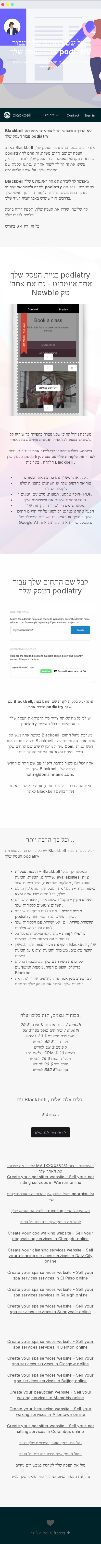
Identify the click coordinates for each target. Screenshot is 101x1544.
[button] (50, 177)
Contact (73, 115)
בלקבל (59, 1533)
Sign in (89, 115)
